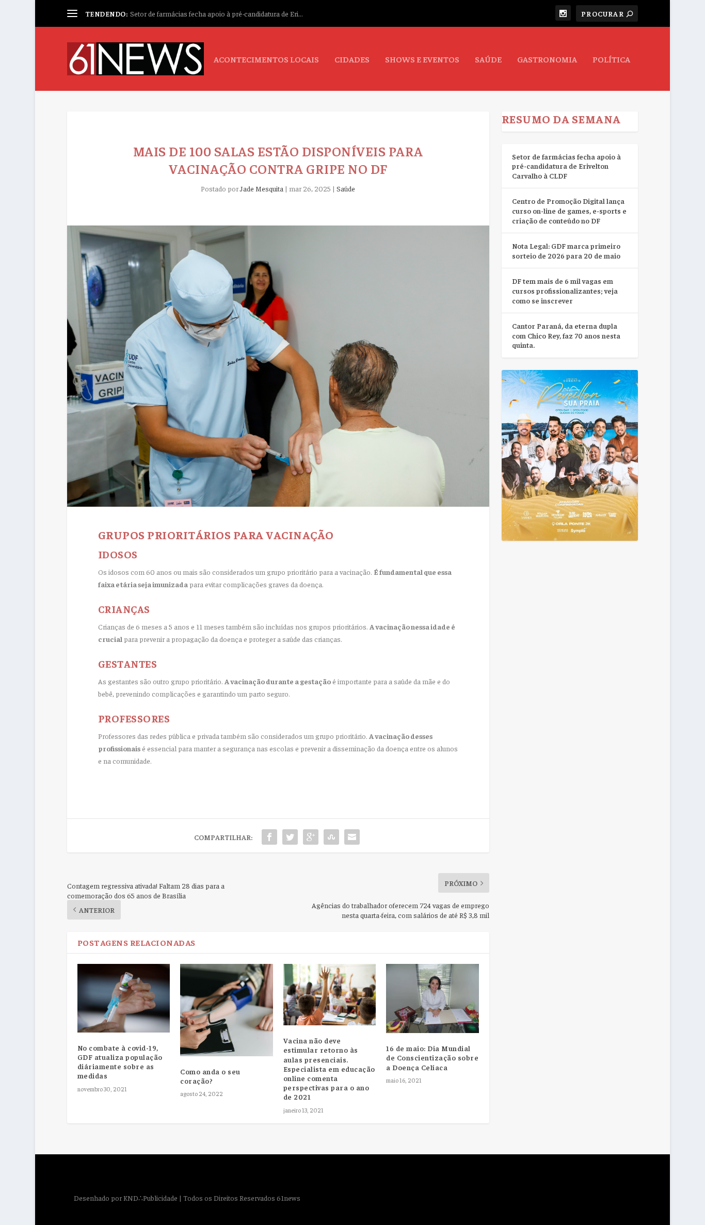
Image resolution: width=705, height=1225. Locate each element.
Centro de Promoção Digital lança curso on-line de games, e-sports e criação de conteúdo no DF (569, 210)
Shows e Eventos (422, 59)
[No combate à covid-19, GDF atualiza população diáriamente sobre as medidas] (123, 998)
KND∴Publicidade (150, 1197)
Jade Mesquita (261, 188)
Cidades (352, 59)
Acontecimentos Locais (266, 59)
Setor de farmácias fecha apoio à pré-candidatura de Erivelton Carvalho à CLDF (566, 166)
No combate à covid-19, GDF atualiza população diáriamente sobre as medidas (120, 1062)
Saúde (488, 59)
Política (611, 59)
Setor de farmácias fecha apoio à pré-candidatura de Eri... (216, 13)
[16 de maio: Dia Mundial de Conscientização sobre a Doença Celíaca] (432, 999)
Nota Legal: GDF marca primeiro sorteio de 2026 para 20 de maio (566, 250)
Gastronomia (547, 59)
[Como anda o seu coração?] (226, 1010)
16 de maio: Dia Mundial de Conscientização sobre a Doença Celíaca (432, 1057)
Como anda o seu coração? (210, 1076)
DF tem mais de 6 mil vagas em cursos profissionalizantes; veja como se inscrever (565, 290)
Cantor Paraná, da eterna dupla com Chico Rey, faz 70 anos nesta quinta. (566, 335)
